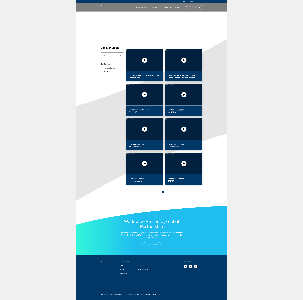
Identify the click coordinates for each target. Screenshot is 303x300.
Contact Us (196, 7)
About (122, 266)
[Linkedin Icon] (185, 266)
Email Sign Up (156, 294)
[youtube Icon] (195, 266)
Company (177, 7)
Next (168, 192)
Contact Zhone (151, 244)
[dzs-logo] (106, 263)
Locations (123, 273)
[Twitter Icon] (190, 266)
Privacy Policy (137, 294)
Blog (184, 1)
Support (166, 7)
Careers (122, 269)
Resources (141, 266)
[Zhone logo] (106, 7)
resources (105, 20)
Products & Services (141, 7)
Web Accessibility (147, 294)
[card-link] (144, 65)
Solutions (155, 7)
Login (191, 1)
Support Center (143, 269)
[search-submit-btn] (121, 55)
